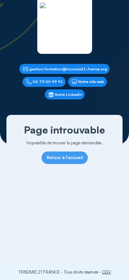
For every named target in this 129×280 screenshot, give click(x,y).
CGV (106, 272)
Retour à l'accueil (65, 157)
